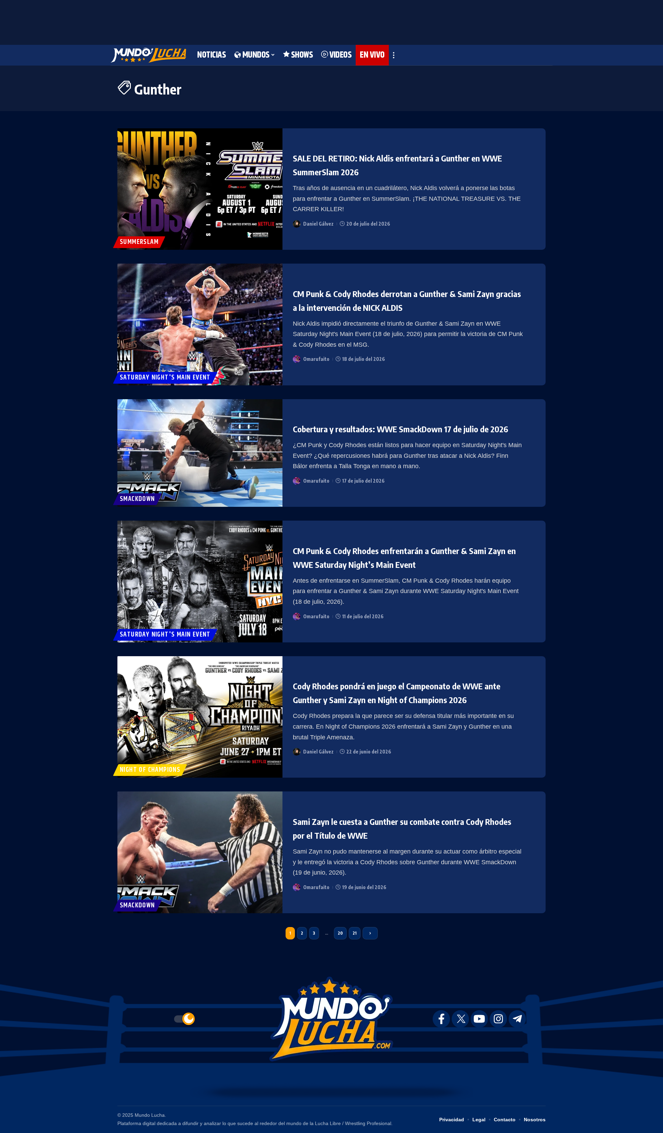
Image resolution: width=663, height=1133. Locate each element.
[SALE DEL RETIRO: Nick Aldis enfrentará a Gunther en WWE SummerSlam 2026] (199, 189)
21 (355, 933)
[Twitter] (460, 1019)
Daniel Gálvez (318, 224)
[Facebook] (441, 1019)
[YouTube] (479, 1019)
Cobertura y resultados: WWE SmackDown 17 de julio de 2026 (400, 429)
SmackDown (137, 499)
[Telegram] (517, 1019)
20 (340, 933)
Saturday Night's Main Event (165, 377)
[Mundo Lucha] (148, 55)
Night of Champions (150, 770)
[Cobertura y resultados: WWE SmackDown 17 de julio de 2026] (199, 453)
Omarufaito (316, 359)
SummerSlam (139, 242)
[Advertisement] (331, 20)
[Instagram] (498, 1019)
